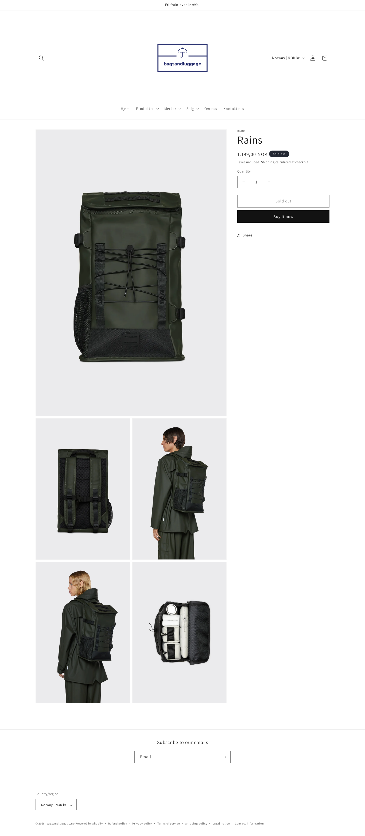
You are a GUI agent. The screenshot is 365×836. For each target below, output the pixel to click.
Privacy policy (142, 823)
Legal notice (221, 823)
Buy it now (283, 216)
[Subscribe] (224, 757)
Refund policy (117, 823)
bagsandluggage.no (60, 824)
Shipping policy (196, 823)
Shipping (268, 162)
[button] (41, 58)
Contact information (249, 823)
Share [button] (248, 235)
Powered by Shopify (89, 824)
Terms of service (168, 823)
